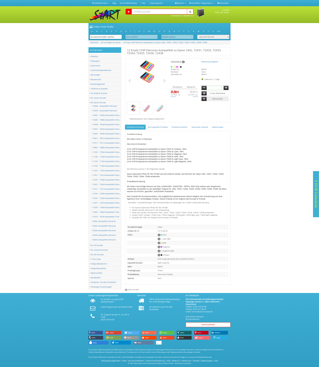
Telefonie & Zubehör (99, 88)
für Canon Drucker (98, 98)
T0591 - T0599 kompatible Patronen (108, 133)
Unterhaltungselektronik (101, 70)
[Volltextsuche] (190, 11)
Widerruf (176, 361)
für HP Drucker (97, 245)
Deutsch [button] (180, 3)
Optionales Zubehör (200, 127)
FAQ (216, 361)
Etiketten (94, 56)
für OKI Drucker (97, 254)
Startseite (94, 42)
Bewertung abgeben (209, 61)
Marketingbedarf (98, 84)
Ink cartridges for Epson (111, 42)
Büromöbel (95, 75)
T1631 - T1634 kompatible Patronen (108, 170)
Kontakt (196, 361)
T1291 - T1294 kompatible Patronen (108, 161)
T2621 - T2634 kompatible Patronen (108, 184)
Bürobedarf (95, 277)
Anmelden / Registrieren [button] (201, 3)
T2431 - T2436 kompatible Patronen (108, 180)
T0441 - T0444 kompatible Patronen (108, 115)
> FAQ (142, 3)
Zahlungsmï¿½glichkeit (110, 361)
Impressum (186, 361)
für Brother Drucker (99, 93)
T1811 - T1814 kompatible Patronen (108, 175)
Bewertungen (217, 127)
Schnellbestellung (129, 3)
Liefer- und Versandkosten (133, 361)
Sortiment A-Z (177, 15)
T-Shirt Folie (96, 259)
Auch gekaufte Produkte (158, 127)
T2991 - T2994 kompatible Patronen (108, 193)
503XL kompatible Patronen (104, 230)
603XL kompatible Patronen (104, 235)
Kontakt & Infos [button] (101, 3)
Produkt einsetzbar (180, 127)
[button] (130, 80)
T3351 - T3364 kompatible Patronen (108, 198)
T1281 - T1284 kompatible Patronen (108, 157)
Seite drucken (133, 289)
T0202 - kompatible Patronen (105, 106)
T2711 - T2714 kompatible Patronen (108, 189)
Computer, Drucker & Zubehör (103, 282)
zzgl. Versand (175, 95)
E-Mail (103, 307)
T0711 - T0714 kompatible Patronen (108, 143)
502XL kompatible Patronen (104, 226)
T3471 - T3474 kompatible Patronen (108, 203)
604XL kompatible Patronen (104, 240)
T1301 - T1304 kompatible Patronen (108, 166)
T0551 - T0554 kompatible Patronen (108, 129)
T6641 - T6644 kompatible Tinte (106, 212)
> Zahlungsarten (156, 3)
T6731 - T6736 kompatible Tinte (106, 216)
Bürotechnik (96, 79)
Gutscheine (95, 65)
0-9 (218, 31)
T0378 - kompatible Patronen (105, 110)
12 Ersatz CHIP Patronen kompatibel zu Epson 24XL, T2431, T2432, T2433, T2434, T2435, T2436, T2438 (165, 42)
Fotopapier (95, 61)
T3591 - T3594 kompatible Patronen (108, 207)
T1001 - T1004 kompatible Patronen (108, 152)
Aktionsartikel (96, 273)
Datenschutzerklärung (155, 361)
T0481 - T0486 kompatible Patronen (108, 120)
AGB (168, 361)
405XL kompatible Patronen (104, 221)
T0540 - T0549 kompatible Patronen (108, 124)
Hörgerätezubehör (98, 268)
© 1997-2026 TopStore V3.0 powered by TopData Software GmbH (150, 363)
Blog (114, 3)
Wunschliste (217, 99)
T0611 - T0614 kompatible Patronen (108, 138)
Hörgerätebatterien (99, 264)
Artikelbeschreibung (135, 127)
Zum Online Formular (195, 316)
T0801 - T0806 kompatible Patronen (108, 147)
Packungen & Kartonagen (101, 287)
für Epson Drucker (98, 102)
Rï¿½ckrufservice (192, 319)
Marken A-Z (189, 15)
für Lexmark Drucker (99, 250)
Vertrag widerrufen (208, 325)
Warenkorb (224, 3)
